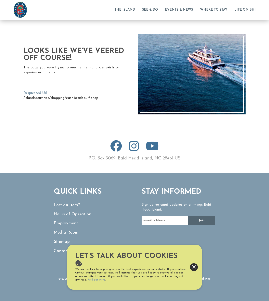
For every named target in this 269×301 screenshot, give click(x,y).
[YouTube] (152, 149)
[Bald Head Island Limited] (20, 10)
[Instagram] (134, 149)
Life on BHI (245, 9)
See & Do (150, 9)
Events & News (179, 9)
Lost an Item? (67, 205)
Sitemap (62, 242)
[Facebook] (116, 149)
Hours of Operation (72, 214)
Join (202, 220)
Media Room (66, 232)
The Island (124, 9)
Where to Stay (213, 9)
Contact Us (64, 251)
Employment (66, 223)
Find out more (96, 279)
